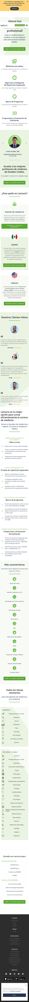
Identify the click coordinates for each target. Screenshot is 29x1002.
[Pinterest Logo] (18, 974)
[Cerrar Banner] (27, 1)
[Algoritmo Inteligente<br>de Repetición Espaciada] (14, 78)
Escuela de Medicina (8, 861)
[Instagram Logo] (14, 974)
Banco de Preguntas (14, 101)
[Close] (26, 985)
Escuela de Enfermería (9, 880)
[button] (26, 25)
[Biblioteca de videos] (14, 61)
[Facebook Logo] (6, 974)
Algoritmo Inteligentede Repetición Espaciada (14, 83)
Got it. (14, 995)
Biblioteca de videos (14, 66)
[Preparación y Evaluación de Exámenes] (14, 113)
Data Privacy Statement (15, 991)
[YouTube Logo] (10, 974)
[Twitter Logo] (23, 974)
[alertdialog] (14, 5)
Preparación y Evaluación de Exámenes (14, 119)
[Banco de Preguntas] (14, 96)
